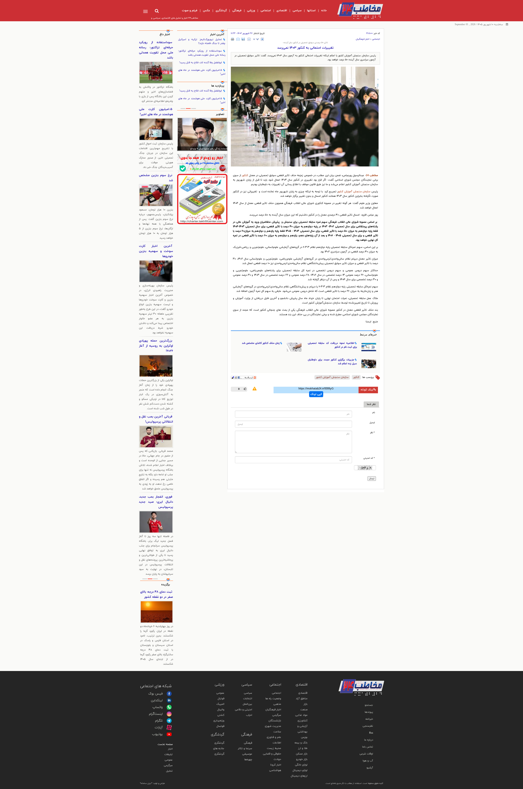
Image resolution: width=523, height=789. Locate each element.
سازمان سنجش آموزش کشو (354, 191)
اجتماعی (376, 39)
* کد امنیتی (369, 458)
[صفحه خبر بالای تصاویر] (202, 199)
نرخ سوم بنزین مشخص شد (156, 178)
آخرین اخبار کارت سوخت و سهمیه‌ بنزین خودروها (156, 251)
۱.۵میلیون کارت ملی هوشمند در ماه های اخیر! (202, 72)
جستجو (369, 705)
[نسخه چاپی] (232, 39)
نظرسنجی (368, 726)
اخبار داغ (165, 34)
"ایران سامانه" (146, 783)
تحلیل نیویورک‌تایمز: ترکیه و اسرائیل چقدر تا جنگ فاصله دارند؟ (202, 41)
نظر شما (371, 404)
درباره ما (368, 740)
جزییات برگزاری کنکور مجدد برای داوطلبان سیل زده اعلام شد (332, 361)
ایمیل (372, 422)
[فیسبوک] (169, 693)
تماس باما (367, 747)
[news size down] (249, 39)
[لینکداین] (169, 700)
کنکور (245, 175)
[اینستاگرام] (169, 713)
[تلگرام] (169, 720)
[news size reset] (256, 39)
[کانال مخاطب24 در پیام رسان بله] (202, 163)
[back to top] (371, 673)
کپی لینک (316, 394)
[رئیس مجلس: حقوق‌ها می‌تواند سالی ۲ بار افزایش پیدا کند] (202, 134)
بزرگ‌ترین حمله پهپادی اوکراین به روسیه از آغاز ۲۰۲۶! (156, 346)
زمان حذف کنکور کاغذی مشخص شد (261, 343)
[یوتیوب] (169, 734)
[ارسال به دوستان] (238, 39)
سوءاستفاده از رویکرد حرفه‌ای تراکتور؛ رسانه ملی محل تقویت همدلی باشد (202, 52)
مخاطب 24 (372, 175)
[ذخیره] (243, 39)
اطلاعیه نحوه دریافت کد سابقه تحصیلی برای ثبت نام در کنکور (332, 345)
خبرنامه (369, 719)
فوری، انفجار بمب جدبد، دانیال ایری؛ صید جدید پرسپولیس (156, 502)
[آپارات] (169, 727)
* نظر (372, 432)
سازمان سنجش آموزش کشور (332, 377)
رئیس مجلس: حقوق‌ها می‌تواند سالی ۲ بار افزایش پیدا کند (202, 149)
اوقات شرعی (366, 754)
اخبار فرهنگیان (362, 39)
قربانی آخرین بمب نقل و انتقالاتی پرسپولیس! (156, 419)
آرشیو (370, 768)
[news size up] (262, 39)
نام (373, 412)
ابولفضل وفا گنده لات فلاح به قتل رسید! (200, 62)
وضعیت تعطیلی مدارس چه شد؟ (156, 594)
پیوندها (369, 712)
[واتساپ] (169, 707)
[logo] (357, 10)
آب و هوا (368, 761)
